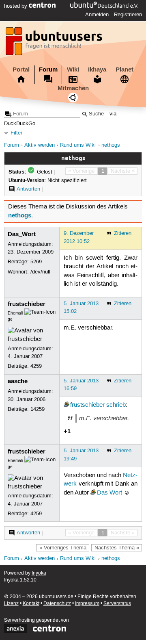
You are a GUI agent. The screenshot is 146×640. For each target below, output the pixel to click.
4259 (36, 366)
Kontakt (31, 604)
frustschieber (26, 304)
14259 (37, 409)
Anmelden (97, 14)
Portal (21, 69)
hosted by (16, 6)
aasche (18, 381)
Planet (124, 69)
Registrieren (128, 14)
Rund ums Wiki (78, 145)
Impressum (87, 604)
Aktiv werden (39, 145)
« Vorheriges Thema (62, 548)
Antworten (28, 189)
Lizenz (11, 604)
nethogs (110, 145)
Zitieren (122, 233)
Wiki (73, 69)
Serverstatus (117, 604)
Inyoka (39, 573)
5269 (36, 261)
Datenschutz (57, 604)
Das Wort (109, 493)
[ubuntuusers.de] (54, 43)
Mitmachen (73, 88)
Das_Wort (22, 234)
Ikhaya (97, 69)
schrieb (116, 405)
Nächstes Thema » (116, 548)
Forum (48, 69)
